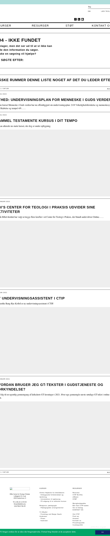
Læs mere (81, 531)
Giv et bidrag (78, 507)
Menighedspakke (79, 503)
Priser (43, 518)
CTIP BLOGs (78, 495)
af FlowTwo (95, 527)
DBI (89, 11)
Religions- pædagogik (48, 505)
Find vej (76, 516)
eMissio (75, 497)
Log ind (103, 527)
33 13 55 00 (23, 502)
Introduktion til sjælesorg (50, 499)
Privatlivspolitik (79, 523)
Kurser (43, 488)
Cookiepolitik (78, 525)
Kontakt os (78, 510)
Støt (69, 25)
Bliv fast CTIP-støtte (81, 505)
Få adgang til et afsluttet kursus (53, 501)
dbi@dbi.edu (22, 504)
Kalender (44, 520)
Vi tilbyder (44, 512)
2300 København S (20, 498)
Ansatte (76, 518)
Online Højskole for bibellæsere (52, 492)
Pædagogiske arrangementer (52, 507)
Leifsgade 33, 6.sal (20, 496)
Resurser (40, 25)
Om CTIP (76, 514)
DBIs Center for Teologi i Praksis (20, 494)
